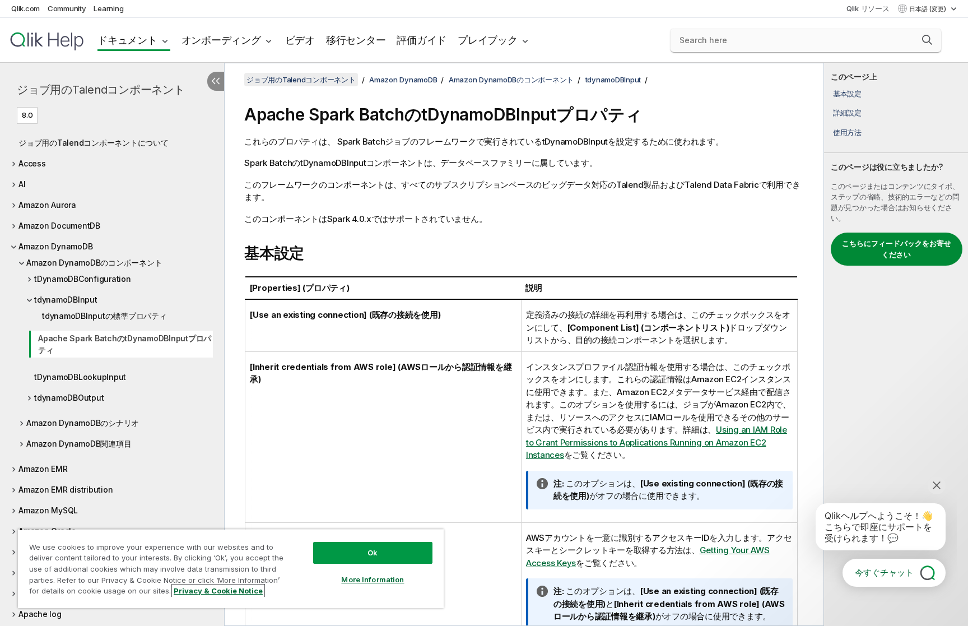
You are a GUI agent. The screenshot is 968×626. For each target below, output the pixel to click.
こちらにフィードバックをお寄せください (896, 249)
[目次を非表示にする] (215, 81)
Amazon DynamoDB (55, 246)
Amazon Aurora (47, 205)
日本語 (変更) (928, 9)
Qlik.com (25, 8)
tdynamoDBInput (65, 299)
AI (22, 184)
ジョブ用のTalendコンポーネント (101, 89)
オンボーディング (221, 40)
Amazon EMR (43, 469)
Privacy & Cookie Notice (218, 590)
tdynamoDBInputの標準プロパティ (104, 316)
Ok (372, 552)
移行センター (356, 40)
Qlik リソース (868, 8)
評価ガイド (421, 40)
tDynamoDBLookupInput (80, 377)
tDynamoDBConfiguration (82, 279)
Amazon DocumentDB (59, 225)
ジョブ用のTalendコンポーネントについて (93, 142)
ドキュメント (127, 40)
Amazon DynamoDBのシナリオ (82, 423)
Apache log (40, 614)
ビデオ (300, 40)
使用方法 (847, 132)
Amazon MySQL (48, 510)
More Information (372, 579)
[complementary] (896, 344)
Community (67, 8)
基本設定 (847, 93)
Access (32, 163)
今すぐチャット (884, 572)
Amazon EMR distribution (65, 489)
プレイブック (488, 40)
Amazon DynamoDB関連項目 (78, 443)
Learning (108, 8)
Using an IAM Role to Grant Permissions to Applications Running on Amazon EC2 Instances (656, 442)
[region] (231, 568)
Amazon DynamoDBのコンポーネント (94, 262)
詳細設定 (847, 112)
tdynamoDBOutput (69, 397)
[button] (927, 39)
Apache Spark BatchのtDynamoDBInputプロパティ (124, 344)
